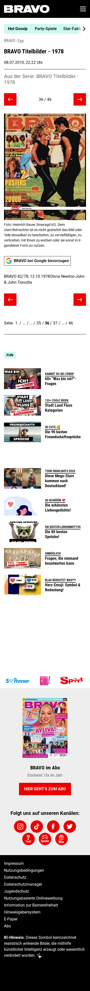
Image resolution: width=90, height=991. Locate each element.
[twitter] (70, 826)
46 (70, 323)
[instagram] (20, 826)
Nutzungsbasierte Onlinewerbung (33, 898)
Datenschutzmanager (23, 884)
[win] (61, 839)
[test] (28, 839)
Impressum (14, 863)
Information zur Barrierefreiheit (31, 905)
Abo (7, 926)
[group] (43, 29)
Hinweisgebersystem (22, 912)
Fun (21, 40)
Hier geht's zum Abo (45, 789)
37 (55, 323)
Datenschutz (15, 877)
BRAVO (9, 40)
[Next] (81, 29)
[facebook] (53, 826)
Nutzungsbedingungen (24, 870)
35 (38, 323)
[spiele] (45, 839)
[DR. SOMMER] (17, 681)
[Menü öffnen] (83, 9)
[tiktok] (36, 826)
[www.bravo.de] (27, 9)
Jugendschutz (16, 891)
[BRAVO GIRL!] (45, 681)
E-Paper (11, 919)
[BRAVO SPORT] (72, 681)
